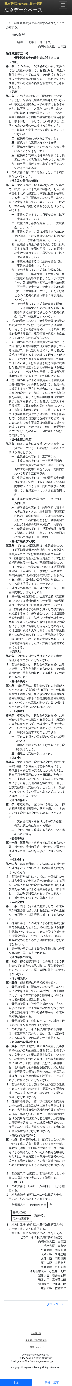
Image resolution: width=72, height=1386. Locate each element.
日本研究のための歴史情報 (23, 3)
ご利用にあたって (36, 1347)
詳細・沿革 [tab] (52, 1382)
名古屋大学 (36, 1333)
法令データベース (23, 9)
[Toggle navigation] (63, 4)
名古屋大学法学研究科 (36, 1340)
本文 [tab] (16, 1382)
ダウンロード (55, 1304)
